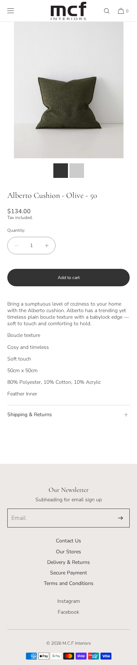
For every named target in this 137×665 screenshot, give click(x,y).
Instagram (68, 601)
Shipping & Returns (29, 414)
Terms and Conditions (69, 583)
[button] (103, 10)
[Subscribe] (120, 518)
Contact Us (68, 540)
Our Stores (68, 551)
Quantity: (16, 230)
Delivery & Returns (68, 562)
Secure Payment (68, 572)
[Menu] (16, 10)
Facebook (68, 612)
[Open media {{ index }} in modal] (68, 90)
